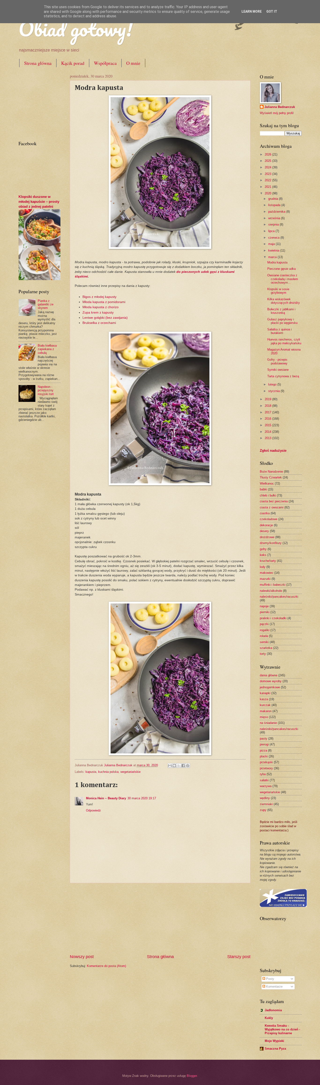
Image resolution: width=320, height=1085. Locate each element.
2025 (268, 161)
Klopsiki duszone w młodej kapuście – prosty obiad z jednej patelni (39, 201)
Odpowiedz (93, 810)
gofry (263, 549)
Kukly (269, 1018)
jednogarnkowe (270, 687)
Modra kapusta (277, 262)
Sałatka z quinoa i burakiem (279, 331)
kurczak (265, 705)
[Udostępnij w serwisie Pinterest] (187, 765)
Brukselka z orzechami (99, 323)
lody (262, 567)
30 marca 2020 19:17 (141, 798)
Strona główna (38, 63)
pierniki (264, 612)
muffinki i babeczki (272, 584)
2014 (268, 431)
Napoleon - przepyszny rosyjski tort (46, 390)
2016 (268, 418)
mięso (264, 717)
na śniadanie (268, 723)
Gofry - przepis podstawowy (277, 361)
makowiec (266, 572)
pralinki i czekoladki (273, 618)
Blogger (192, 1076)
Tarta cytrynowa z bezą (283, 376)
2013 (268, 438)
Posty (269, 979)
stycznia (274, 391)
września (274, 218)
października (277, 211)
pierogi (264, 744)
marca (273, 257)
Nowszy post (82, 956)
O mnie (133, 63)
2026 (268, 154)
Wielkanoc (267, 483)
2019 (268, 399)
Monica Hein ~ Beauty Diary (106, 798)
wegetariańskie (130, 772)
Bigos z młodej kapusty (99, 297)
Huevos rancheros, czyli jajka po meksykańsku (284, 341)
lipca (271, 231)
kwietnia (274, 250)
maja (272, 244)
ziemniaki (266, 804)
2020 (268, 193)
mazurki (265, 579)
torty (263, 653)
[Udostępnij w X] (178, 765)
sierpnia (274, 224)
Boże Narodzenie (271, 471)
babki (263, 489)
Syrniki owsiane (278, 369)
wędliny (265, 798)
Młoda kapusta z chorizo (100, 307)
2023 (268, 174)
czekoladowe (268, 519)
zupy (263, 810)
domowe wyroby (271, 681)
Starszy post (238, 956)
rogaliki (264, 630)
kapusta (91, 772)
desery (264, 531)
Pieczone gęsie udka (281, 268)
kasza (264, 699)
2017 (268, 412)
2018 (268, 405)
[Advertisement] (160, 918)
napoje (264, 606)
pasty (263, 738)
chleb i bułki (268, 495)
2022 (268, 180)
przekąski (266, 762)
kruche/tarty (268, 561)
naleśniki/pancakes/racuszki (279, 596)
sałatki (264, 780)
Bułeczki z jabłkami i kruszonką (281, 311)
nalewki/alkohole (271, 590)
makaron (266, 711)
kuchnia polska (108, 772)
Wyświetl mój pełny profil (277, 113)
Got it (271, 11)
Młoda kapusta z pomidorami (104, 302)
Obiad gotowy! (76, 28)
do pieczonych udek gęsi (196, 272)
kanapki (265, 693)
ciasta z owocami (271, 507)
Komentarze (274, 986)
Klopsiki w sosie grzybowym (278, 290)
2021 (268, 187)
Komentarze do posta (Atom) (106, 966)
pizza (263, 750)
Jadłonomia (273, 1010)
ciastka (265, 513)
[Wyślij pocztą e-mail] (169, 765)
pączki (264, 624)
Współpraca (105, 63)
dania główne (268, 675)
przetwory (266, 768)
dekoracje (266, 525)
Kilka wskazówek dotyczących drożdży (283, 300)
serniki (264, 642)
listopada (274, 205)
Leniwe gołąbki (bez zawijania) (106, 317)
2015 (268, 425)
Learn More (252, 11)
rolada (264, 636)
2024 (268, 167)
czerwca (274, 237)
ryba (263, 774)
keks (263, 555)
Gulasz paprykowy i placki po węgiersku (282, 321)
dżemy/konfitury (271, 543)
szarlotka (266, 648)
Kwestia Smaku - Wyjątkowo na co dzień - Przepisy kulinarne (282, 1029)
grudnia (273, 198)
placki (264, 756)
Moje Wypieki (274, 1041)
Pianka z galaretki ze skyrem (45, 304)
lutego (272, 384)
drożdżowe (267, 537)
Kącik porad (72, 63)
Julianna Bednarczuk (279, 107)
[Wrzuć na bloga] (174, 765)
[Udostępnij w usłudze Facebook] (183, 765)
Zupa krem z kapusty (98, 312)
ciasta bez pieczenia (274, 501)
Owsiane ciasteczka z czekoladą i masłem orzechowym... (282, 279)
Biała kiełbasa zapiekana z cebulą (47, 349)
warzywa (266, 786)
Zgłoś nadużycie (273, 450)
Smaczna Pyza (275, 1048)
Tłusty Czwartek (271, 477)
